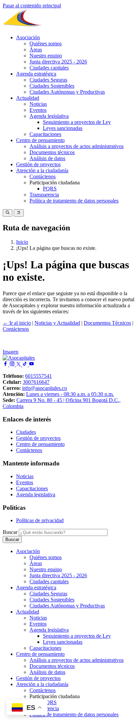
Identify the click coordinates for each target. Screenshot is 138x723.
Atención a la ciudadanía (42, 170)
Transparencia (44, 194)
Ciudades (26, 432)
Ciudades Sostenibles (51, 86)
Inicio (22, 242)
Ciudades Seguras (48, 80)
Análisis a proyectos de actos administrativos (76, 146)
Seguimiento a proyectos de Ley (77, 122)
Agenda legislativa (49, 116)
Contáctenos (42, 176)
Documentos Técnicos (107, 323)
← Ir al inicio (17, 323)
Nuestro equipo (45, 55)
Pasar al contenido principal (32, 5)
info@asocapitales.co (44, 388)
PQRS (50, 188)
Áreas (35, 49)
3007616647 (36, 382)
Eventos (38, 110)
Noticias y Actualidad (57, 323)
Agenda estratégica (36, 74)
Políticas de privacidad (40, 520)
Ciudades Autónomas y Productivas (67, 92)
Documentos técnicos (52, 152)
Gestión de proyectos (38, 164)
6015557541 (38, 376)
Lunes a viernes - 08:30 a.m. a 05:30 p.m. (70, 394)
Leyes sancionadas (62, 128)
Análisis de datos (47, 158)
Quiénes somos (45, 43)
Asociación (28, 37)
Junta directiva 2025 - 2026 (58, 61)
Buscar (10, 532)
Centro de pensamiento (40, 140)
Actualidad (27, 98)
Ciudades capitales (49, 68)
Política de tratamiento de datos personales (74, 201)
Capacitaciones (45, 134)
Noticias (38, 104)
